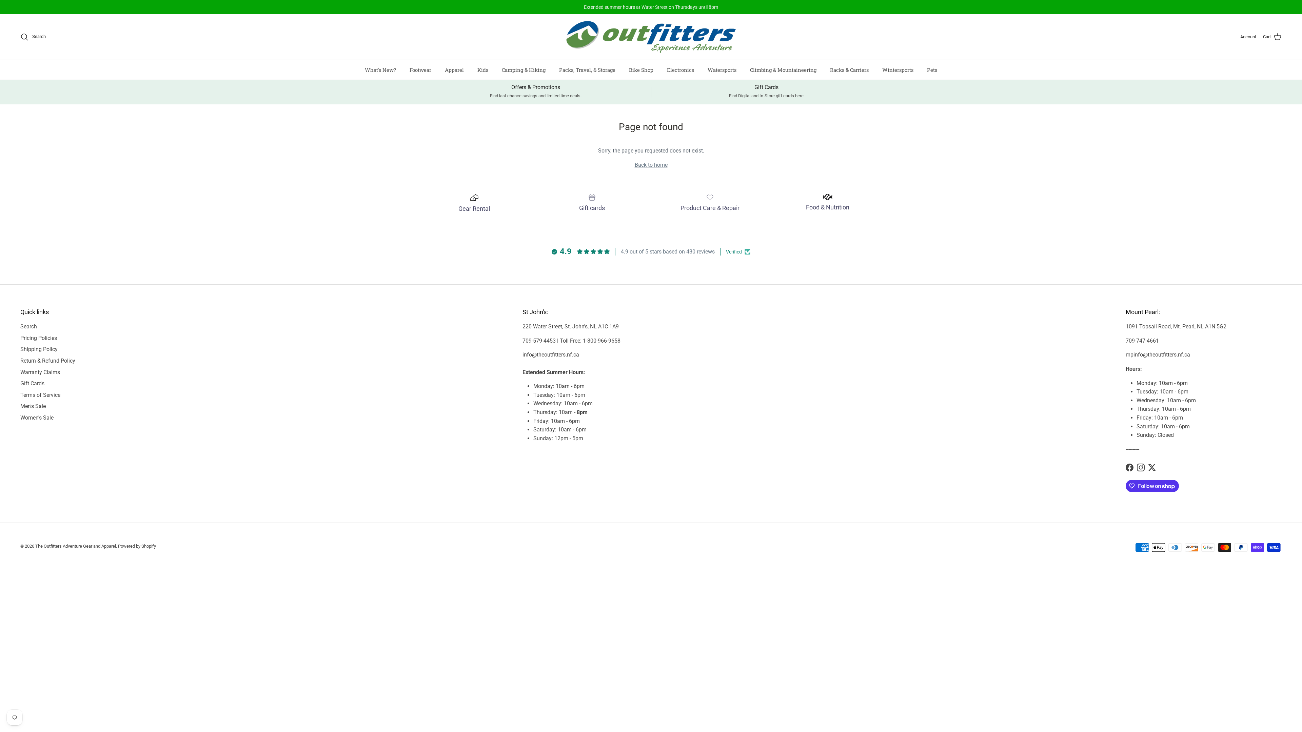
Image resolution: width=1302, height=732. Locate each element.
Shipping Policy (39, 349)
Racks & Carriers (849, 69)
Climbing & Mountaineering (783, 69)
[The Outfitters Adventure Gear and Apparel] (651, 37)
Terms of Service (40, 395)
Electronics (680, 69)
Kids (482, 69)
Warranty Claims (40, 372)
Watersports (722, 69)
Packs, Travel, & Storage (587, 69)
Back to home (651, 165)
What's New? (380, 69)
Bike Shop (641, 69)
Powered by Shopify (137, 546)
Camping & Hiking (524, 69)
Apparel (454, 69)
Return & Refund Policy (47, 361)
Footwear (420, 69)
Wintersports (897, 69)
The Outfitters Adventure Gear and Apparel (75, 546)
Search (28, 326)
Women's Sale (37, 417)
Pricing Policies (38, 338)
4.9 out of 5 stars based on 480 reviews (668, 251)
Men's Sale (33, 406)
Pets (932, 69)
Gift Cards (32, 383)
